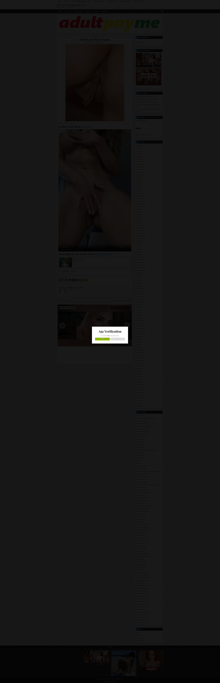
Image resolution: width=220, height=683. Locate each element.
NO (117, 339)
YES (102, 339)
